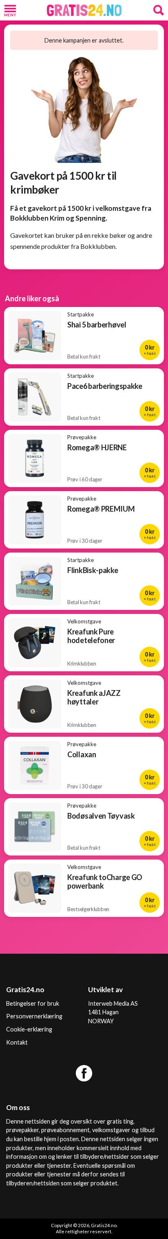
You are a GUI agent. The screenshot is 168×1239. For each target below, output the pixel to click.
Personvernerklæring (34, 1016)
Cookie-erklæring (29, 1029)
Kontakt (17, 1042)
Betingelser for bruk (32, 1003)
